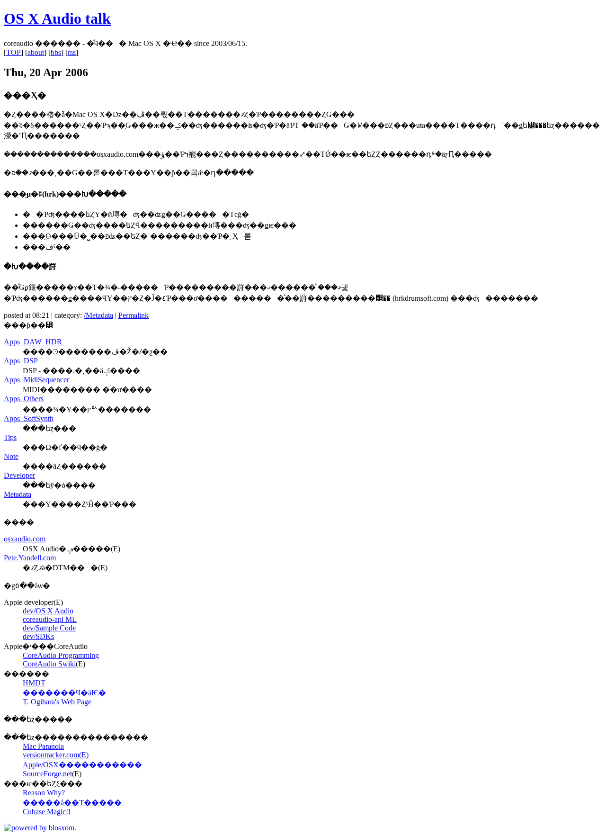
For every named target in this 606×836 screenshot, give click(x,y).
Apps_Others (24, 399)
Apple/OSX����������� (82, 765)
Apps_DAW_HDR (33, 342)
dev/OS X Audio (48, 611)
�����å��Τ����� (72, 803)
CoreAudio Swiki (49, 664)
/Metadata (98, 315)
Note (11, 456)
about (35, 52)
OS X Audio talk (57, 18)
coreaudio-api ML (50, 619)
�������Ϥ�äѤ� (64, 693)
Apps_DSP (21, 361)
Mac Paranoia (43, 746)
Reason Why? (44, 793)
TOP (13, 52)
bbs (56, 52)
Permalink (133, 315)
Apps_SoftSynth (28, 418)
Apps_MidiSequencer (36, 380)
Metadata (17, 494)
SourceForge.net (47, 774)
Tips (10, 437)
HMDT (34, 683)
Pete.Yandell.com (30, 558)
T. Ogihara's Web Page (57, 702)
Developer (19, 475)
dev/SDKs (38, 636)
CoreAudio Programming (61, 655)
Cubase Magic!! (47, 812)
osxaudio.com (24, 539)
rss (72, 52)
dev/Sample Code (49, 628)
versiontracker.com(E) (56, 755)
